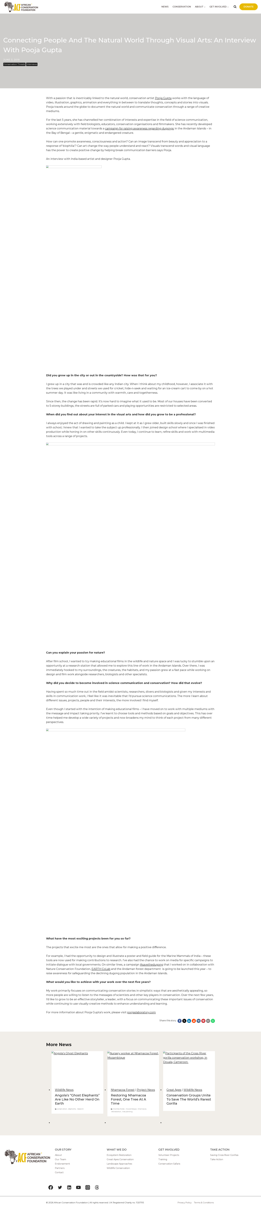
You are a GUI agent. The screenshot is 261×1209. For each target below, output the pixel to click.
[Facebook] (180, 1021)
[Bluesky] (106, 1187)
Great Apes (174, 1089)
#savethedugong (151, 964)
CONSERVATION (182, 6)
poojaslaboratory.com (141, 1012)
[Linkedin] (69, 1187)
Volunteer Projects (168, 1155)
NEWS (165, 6)
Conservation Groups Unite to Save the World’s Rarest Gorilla (189, 1099)
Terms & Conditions (204, 1202)
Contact (59, 1172)
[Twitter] (60, 1187)
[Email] (208, 1021)
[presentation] (77, 1068)
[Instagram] (87, 1187)
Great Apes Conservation (120, 1159)
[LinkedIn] (189, 1021)
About (58, 1155)
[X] (184, 1021)
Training (162, 1159)
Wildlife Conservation (118, 1168)
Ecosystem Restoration (119, 1155)
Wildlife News (64, 1089)
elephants (72, 1109)
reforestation (116, 1112)
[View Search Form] (235, 7)
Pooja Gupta (163, 98)
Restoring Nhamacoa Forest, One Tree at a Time (128, 1099)
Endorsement (62, 1163)
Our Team (60, 1159)
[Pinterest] (203, 1021)
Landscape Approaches (119, 1163)
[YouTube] (78, 1187)
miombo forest (119, 1109)
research (80, 1109)
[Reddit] (194, 1021)
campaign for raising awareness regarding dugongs (139, 128)
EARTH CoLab (100, 969)
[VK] (199, 1021)
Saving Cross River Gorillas (224, 1155)
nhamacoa (142, 1109)
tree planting (127, 1112)
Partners (59, 1168)
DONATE (249, 6)
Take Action (216, 1159)
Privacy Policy (185, 1202)
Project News (146, 1089)
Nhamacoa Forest (123, 1089)
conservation (62, 1109)
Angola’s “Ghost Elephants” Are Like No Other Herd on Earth (77, 1099)
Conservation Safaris (169, 1163)
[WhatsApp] (213, 1021)
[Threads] (97, 1187)
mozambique (131, 1109)
